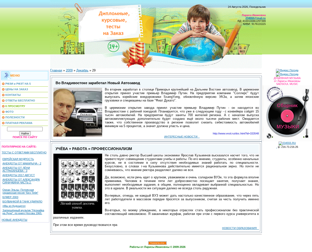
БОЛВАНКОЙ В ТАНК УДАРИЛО (22, 201)
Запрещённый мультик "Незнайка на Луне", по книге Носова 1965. (23, 212)
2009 (69, 70)
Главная (56, 70)
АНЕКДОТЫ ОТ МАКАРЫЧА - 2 (21, 163)
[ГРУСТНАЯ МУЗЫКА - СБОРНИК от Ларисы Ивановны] (287, 112)
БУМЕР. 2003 (10, 197)
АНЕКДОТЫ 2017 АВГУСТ (18, 175)
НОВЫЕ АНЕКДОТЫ (14, 219)
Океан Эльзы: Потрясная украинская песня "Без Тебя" (20, 191)
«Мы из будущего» (14, 205)
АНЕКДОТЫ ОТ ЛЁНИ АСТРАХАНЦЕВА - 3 (16, 169)
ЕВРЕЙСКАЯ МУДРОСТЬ (18, 159)
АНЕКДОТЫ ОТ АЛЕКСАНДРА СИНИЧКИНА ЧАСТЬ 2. (21, 181)
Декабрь (82, 70)
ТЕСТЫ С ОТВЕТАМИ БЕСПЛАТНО (24, 152)
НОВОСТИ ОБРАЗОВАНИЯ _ (240, 228)
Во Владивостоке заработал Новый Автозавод (98, 83)
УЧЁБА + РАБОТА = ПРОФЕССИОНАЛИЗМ (94, 149)
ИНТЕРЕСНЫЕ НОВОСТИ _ (182, 136)
